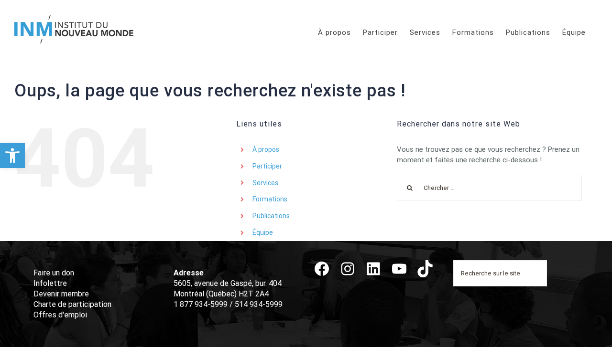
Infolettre (50, 283)
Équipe (262, 232)
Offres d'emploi (60, 314)
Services (265, 183)
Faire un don (53, 272)
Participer (267, 166)
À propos (265, 149)
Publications (271, 216)
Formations (269, 199)
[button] (12, 155)
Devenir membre (61, 293)
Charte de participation (72, 304)
